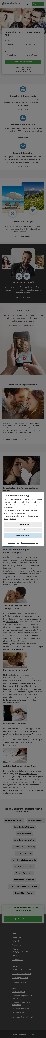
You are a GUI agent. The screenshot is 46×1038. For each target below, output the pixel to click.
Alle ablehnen (23, 530)
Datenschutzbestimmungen (29, 543)
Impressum (11, 543)
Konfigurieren (10, 519)
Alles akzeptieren (23, 535)
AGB (18, 543)
